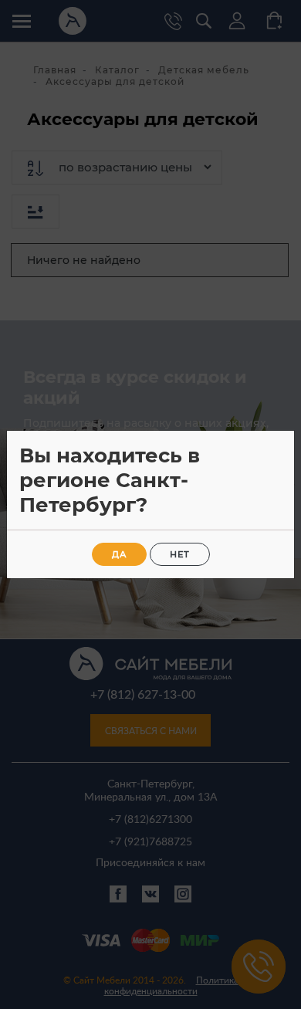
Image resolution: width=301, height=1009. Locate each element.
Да (119, 554)
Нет (180, 554)
